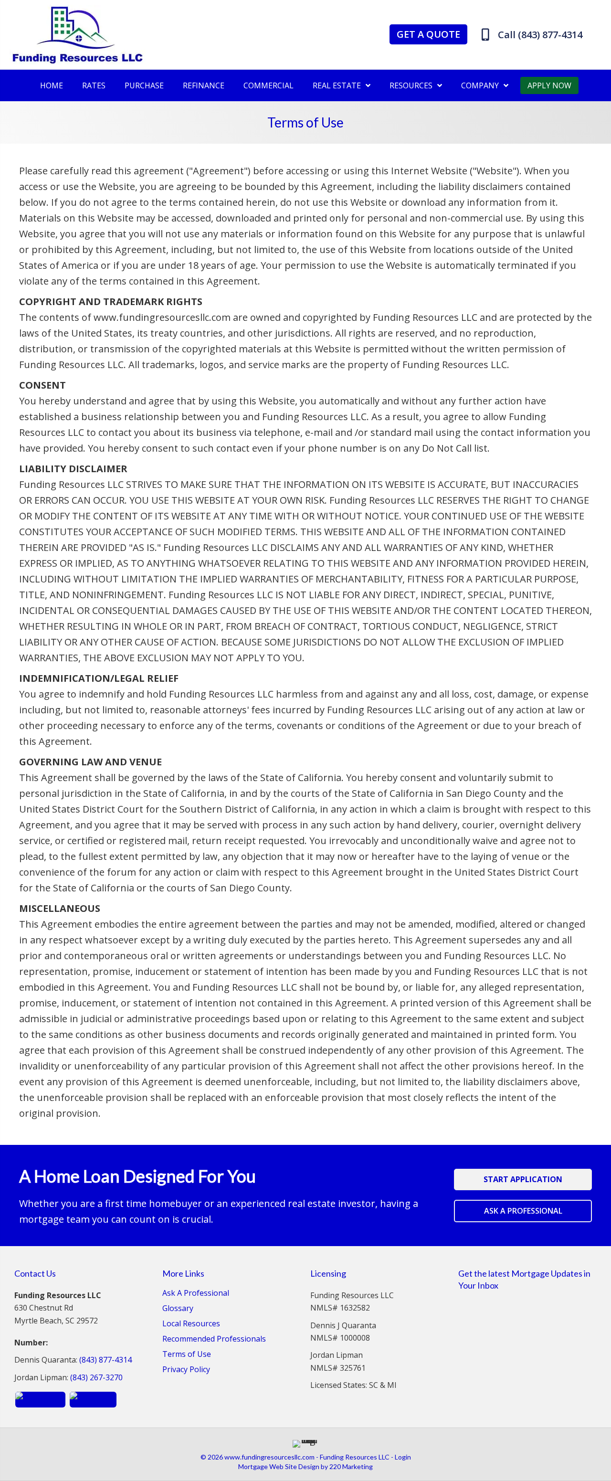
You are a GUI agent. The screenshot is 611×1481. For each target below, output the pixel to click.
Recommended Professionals (214, 1339)
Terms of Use (186, 1354)
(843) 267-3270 (96, 1377)
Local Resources (191, 1324)
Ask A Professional (195, 1293)
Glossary (177, 1308)
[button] (428, 34)
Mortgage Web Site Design (278, 1466)
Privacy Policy (186, 1370)
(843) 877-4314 (105, 1359)
